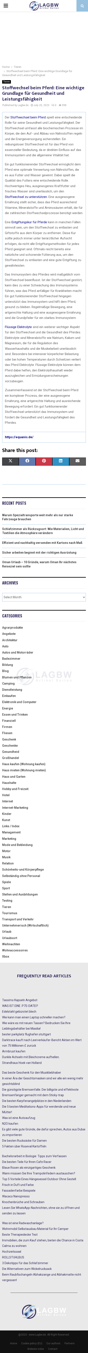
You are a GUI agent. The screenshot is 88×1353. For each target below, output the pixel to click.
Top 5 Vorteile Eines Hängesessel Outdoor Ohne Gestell (39, 1179)
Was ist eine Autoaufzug (18, 1118)
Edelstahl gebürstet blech (19, 1011)
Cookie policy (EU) (31, 1343)
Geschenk (9, 739)
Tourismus (9, 913)
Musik (6, 857)
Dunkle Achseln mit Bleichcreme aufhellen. (31, 1057)
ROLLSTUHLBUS (13, 1257)
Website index (35, 1348)
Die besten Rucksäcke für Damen (24, 1140)
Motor (6, 851)
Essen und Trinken (15, 714)
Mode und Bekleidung (17, 845)
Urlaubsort (9, 938)
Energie (7, 708)
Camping (8, 683)
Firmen (7, 727)
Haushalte (9, 783)
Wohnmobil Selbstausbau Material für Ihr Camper (35, 1229)
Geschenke (10, 745)
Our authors (53, 1343)
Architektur (10, 640)
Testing (7, 900)
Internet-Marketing (15, 807)
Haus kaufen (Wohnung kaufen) (23, 764)
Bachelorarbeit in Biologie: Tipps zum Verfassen (34, 1156)
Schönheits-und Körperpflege (23, 869)
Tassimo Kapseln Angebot (19, 1000)
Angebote (9, 633)
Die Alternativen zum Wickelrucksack (27, 1269)
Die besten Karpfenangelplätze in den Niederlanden (36, 1101)
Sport (6, 888)
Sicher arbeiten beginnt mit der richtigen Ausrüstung (39, 552)
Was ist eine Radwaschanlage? (23, 1223)
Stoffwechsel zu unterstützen (26, 197)
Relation (8, 863)
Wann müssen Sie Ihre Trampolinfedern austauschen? (38, 1173)
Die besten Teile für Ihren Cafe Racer (26, 1162)
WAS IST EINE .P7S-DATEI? (20, 1006)
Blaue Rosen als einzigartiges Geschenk (29, 1167)
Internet (7, 801)
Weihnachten (11, 944)
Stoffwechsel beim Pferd (28, 117)
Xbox (5, 956)
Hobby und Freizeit (15, 789)
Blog (5, 671)
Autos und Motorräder (17, 652)
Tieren (6, 82)
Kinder (7, 814)
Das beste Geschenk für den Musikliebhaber (31, 1072)
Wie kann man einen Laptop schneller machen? (33, 1017)
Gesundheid (10, 751)
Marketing (9, 838)
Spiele (6, 882)
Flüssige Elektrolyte (18, 327)
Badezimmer (11, 658)
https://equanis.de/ (19, 437)
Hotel (6, 795)
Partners (70, 1343)
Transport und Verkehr (18, 919)
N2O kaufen (10, 1123)
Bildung (7, 665)
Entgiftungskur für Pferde (29, 222)
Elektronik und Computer (19, 702)
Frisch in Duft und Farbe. (18, 1185)
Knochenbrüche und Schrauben (23, 1202)
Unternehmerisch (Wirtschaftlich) (25, 925)
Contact (52, 1348)
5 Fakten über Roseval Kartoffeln (24, 1146)
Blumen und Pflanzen (17, 677)
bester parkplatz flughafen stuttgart (26, 1034)
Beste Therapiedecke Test (20, 1234)
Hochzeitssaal (11, 1251)
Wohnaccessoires (15, 950)
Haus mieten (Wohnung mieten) (24, 770)
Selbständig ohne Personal (21, 876)
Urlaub (6, 931)
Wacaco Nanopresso (16, 1196)
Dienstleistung (12, 689)
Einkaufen (9, 696)
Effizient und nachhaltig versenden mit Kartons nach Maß (42, 542)
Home (13, 1343)
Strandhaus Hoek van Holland (22, 1062)
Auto (5, 646)
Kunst (6, 820)
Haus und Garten (13, 776)
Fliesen (7, 733)
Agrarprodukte (12, 627)
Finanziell (9, 720)
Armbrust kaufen (13, 1051)
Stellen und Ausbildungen (20, 894)
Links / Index (10, 826)
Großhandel (10, 758)
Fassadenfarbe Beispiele (18, 1190)
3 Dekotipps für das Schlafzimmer (25, 1263)
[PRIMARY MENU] (6, 5)
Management (11, 832)
